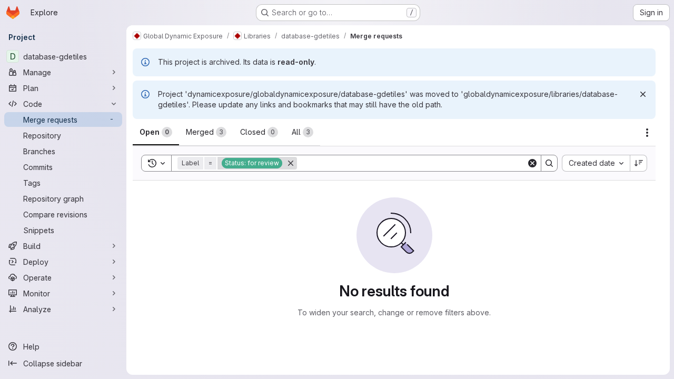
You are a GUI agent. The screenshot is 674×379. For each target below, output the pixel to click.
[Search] (549, 163)
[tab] (156, 132)
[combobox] (596, 163)
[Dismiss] (643, 94)
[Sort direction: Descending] (638, 163)
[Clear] (532, 163)
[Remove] (290, 163)
